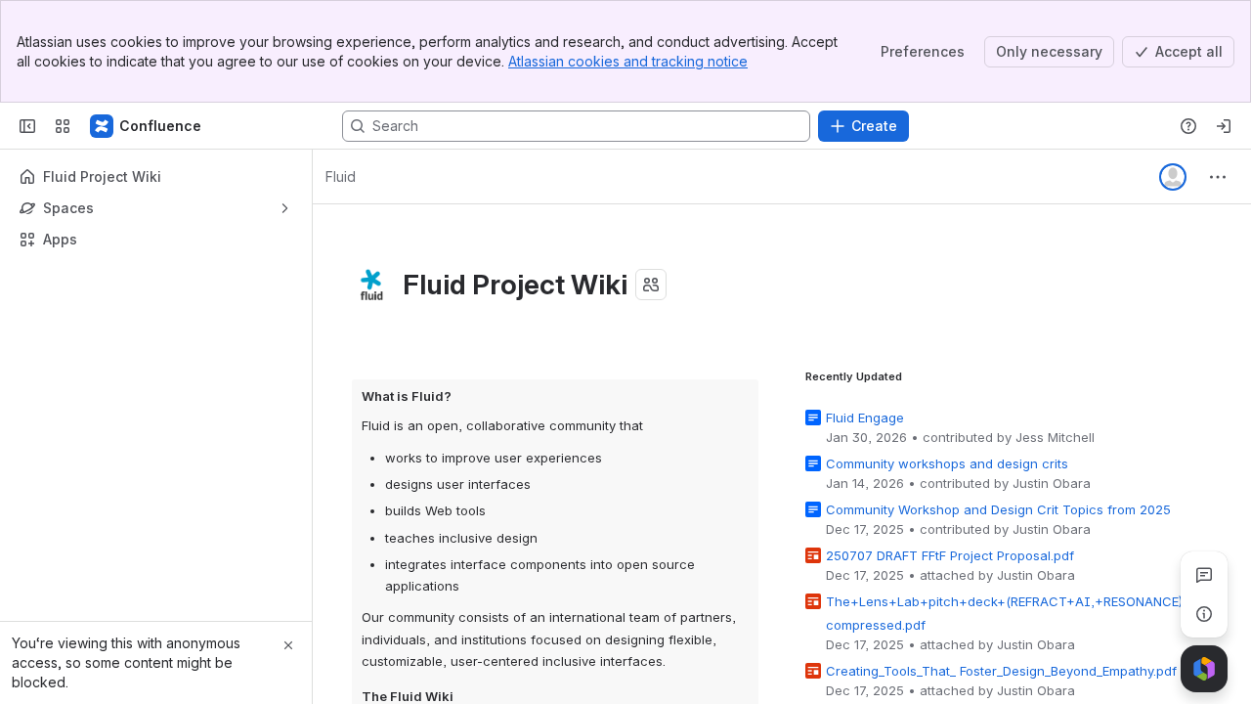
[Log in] (1223, 126)
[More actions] (1217, 177)
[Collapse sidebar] (27, 126)
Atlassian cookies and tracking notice (628, 61)
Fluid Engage (865, 417)
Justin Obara (1052, 483)
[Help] (1188, 126)
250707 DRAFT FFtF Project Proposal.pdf (950, 555)
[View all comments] (1204, 575)
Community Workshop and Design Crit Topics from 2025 (998, 509)
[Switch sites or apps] (62, 126)
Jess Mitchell (1055, 437)
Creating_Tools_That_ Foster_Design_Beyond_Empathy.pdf (1001, 671)
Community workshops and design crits (947, 463)
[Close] (288, 645)
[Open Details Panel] (1204, 614)
